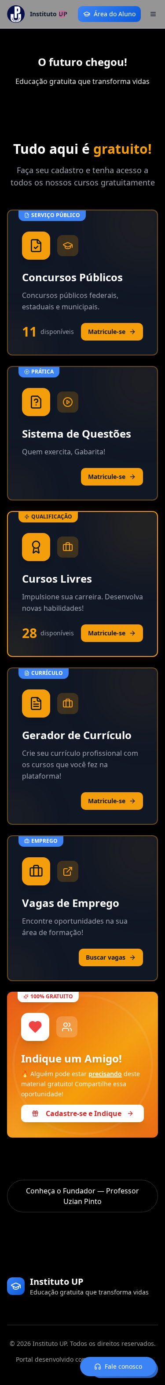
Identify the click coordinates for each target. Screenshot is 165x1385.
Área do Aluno (115, 14)
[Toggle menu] (153, 14)
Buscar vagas (105, 957)
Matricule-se (106, 331)
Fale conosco (123, 1366)
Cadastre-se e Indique (83, 1114)
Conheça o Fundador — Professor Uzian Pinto (82, 1196)
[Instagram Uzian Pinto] (62, 14)
